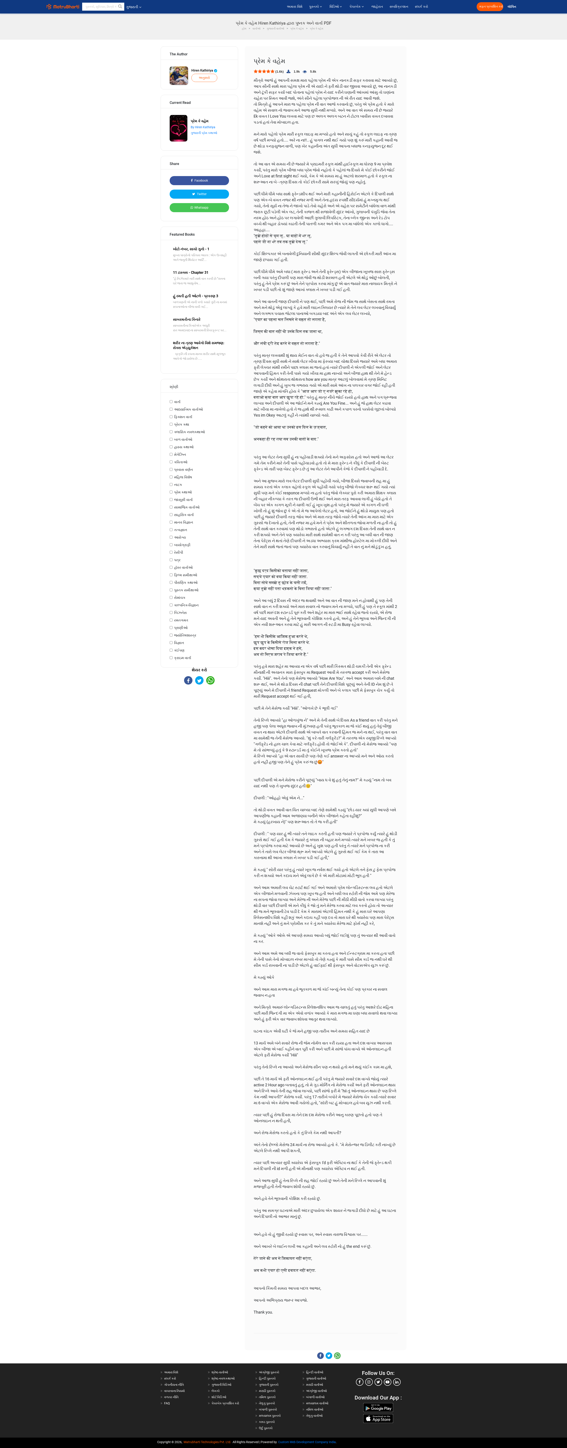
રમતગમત (181, 620)
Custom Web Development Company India (307, 1442)
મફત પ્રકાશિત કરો (491, 6)
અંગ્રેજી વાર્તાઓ (316, 1391)
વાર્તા (177, 402)
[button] (120, 7)
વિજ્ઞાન (179, 643)
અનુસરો (204, 78)
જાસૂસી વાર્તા (183, 500)
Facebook (201, 180)
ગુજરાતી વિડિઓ (221, 1384)
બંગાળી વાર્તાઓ (315, 1397)
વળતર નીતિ (171, 1397)
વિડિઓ (335, 6)
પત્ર (177, 560)
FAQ (167, 1403)
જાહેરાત (377, 6)
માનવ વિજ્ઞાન (183, 522)
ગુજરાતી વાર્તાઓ (316, 1378)
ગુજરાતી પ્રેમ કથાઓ (204, 133)
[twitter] (378, 1382)
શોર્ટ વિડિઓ (219, 1397)
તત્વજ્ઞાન (180, 530)
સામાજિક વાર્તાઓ (187, 507)
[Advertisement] (199, 723)
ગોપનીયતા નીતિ (174, 1384)
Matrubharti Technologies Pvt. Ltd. (208, 1442)
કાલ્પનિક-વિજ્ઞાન (186, 605)
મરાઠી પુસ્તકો (267, 1391)
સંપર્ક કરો (421, 6)
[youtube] (387, 1382)
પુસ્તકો (314, 6)
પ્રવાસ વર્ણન (183, 470)
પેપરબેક (356, 6)
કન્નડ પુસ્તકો (267, 1422)
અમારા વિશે (295, 6)
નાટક (178, 485)
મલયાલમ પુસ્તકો (270, 1415)
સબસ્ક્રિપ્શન (399, 6)
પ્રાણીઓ (181, 628)
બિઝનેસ (180, 613)
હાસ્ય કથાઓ (184, 447)
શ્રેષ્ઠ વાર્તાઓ (220, 1372)
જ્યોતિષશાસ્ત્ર (185, 635)
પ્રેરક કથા (181, 424)
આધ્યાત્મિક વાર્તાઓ (188, 409)
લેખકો (216, 1391)
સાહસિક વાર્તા (184, 515)
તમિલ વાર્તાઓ (314, 1409)
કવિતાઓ (180, 462)
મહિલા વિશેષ (183, 477)
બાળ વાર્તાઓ (183, 439)
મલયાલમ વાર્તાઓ (317, 1403)
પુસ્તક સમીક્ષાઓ (186, 590)
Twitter (201, 194)
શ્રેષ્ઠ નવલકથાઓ (223, 1378)
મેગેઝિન (180, 454)
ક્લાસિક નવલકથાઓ (189, 432)
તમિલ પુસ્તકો (267, 1397)
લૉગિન (512, 6)
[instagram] (369, 1382)
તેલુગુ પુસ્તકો (267, 1403)
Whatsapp (201, 207)
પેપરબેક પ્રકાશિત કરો (225, 1403)
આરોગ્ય (180, 537)
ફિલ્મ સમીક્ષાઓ (185, 575)
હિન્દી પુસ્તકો (267, 1378)
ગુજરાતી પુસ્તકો (269, 1384)
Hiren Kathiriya (202, 70)
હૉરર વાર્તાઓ (183, 567)
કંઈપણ (179, 650)
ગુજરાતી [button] (132, 7)
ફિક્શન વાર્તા (183, 417)
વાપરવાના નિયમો (175, 1391)
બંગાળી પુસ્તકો (268, 1409)
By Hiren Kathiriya (203, 127)
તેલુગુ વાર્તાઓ (314, 1415)
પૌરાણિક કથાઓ (186, 582)
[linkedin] (397, 1382)
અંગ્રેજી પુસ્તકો (269, 1372)
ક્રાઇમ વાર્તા (182, 658)
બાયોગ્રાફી (182, 545)
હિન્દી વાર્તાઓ (314, 1372)
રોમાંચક (179, 598)
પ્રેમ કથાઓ (183, 492)
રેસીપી (178, 552)
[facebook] (359, 1382)
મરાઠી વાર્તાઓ (314, 1384)
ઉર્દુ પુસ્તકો (266, 1428)
